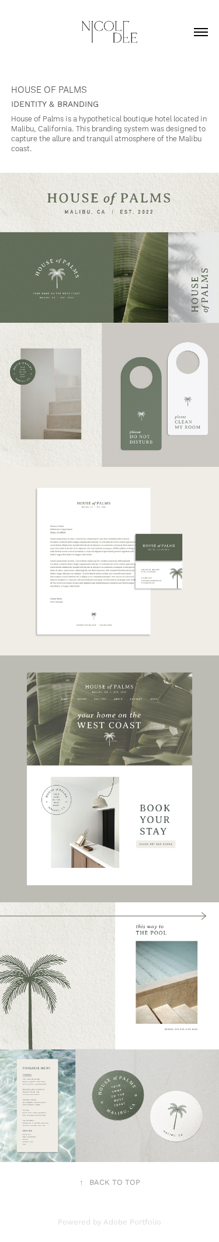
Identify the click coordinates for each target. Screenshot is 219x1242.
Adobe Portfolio (132, 1221)
